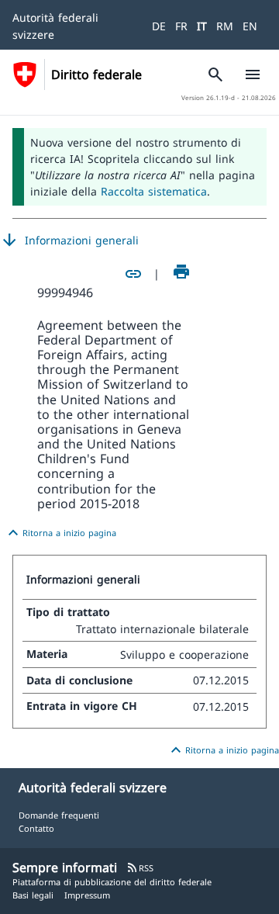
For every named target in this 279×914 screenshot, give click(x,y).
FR (181, 26)
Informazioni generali (69, 240)
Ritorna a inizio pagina (60, 533)
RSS (139, 867)
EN (250, 26)
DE (159, 26)
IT (202, 26)
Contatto (36, 828)
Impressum (87, 895)
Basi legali (32, 895)
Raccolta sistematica (154, 191)
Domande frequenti (59, 815)
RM (224, 26)
